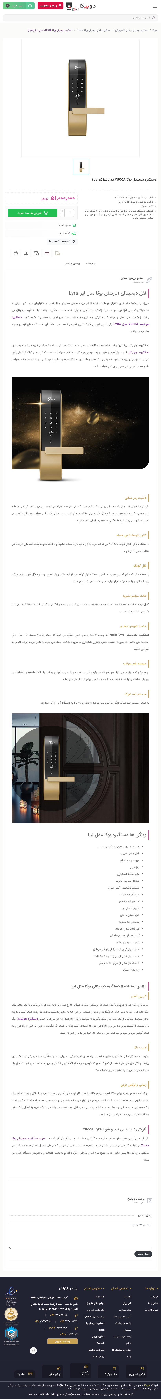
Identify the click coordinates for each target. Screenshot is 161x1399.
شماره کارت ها (151, 1310)
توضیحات (91, 263)
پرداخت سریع (62, 1341)
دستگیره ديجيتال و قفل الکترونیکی (131, 30)
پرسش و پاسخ (72, 263)
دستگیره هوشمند (27, 1019)
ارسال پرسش (143, 1254)
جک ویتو (100, 1297)
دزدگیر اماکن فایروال (95, 1303)
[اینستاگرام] (33, 1350)
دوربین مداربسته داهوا (94, 1317)
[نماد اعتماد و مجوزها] (11, 1315)
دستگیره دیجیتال (138, 352)
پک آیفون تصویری (95, 1310)
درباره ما (154, 1297)
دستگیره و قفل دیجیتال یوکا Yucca (94, 30)
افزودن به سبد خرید (30, 213)
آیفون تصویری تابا (122, 1317)
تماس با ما (153, 1303)
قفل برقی (127, 1303)
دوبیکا (155, 30)
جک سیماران (125, 1310)
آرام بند (127, 1297)
